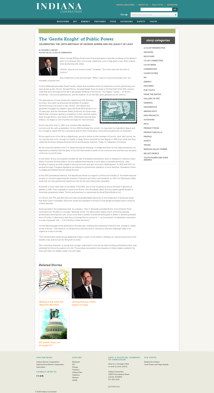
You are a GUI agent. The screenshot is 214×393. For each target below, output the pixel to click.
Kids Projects (151, 115)
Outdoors (126, 21)
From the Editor (152, 94)
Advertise (172, 5)
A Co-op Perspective (154, 48)
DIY (75, 21)
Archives (148, 52)
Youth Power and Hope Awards (156, 159)
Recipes (75, 377)
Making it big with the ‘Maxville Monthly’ (51, 303)
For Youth (149, 90)
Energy (85, 21)
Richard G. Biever (50, 50)
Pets (146, 124)
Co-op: (124, 14)
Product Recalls (153, 132)
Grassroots (150, 107)
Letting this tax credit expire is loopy (84, 303)
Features (100, 21)
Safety (141, 21)
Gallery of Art (152, 99)
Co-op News (150, 65)
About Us (143, 5)
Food (113, 21)
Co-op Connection (153, 61)
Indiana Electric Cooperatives (47, 362)
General (148, 103)
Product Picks (151, 128)
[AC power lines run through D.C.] (54, 325)
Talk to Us (157, 5)
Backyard (63, 21)
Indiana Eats (150, 111)
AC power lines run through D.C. (49, 344)
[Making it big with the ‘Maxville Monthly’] (54, 284)
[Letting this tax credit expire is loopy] (87, 284)
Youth (153, 21)
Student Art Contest (151, 362)
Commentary (66, 53)
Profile (148, 136)
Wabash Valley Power (155, 149)
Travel (147, 145)
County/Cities (151, 73)
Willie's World (151, 153)
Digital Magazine (125, 5)
